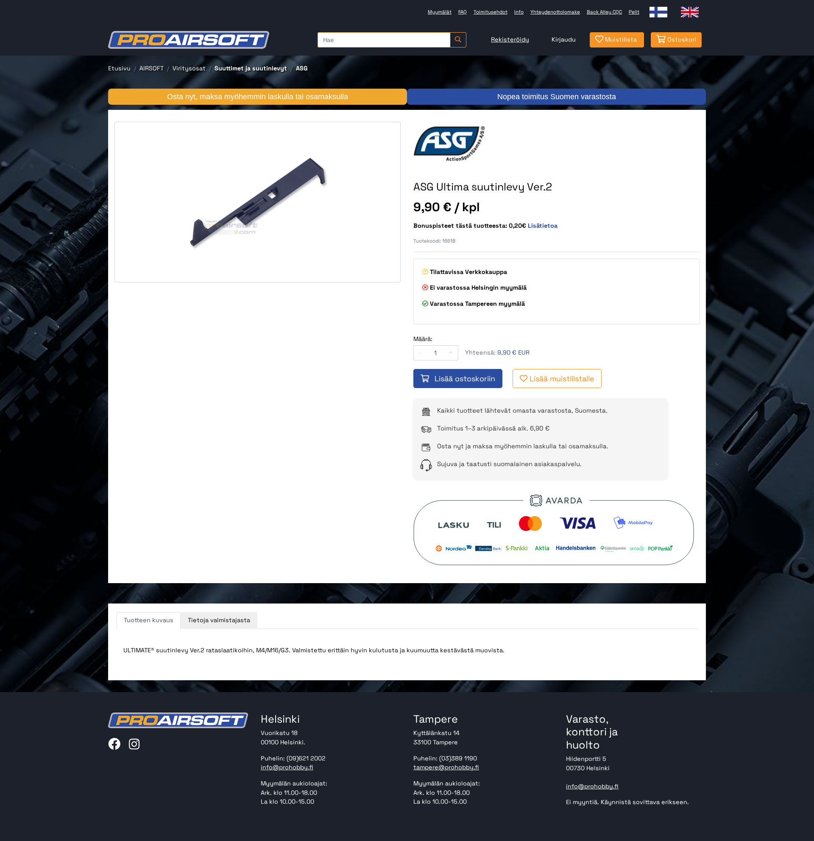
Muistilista (620, 39)
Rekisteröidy (510, 39)
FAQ (462, 12)
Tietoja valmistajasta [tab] (219, 620)
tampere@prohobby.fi (446, 767)
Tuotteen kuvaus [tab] (148, 620)
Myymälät (440, 12)
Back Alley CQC (604, 12)
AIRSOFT (151, 68)
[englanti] (689, 12)
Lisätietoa (543, 225)
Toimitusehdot (490, 12)
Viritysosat (189, 68)
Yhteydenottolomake (555, 12)
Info (519, 12)
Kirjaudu (564, 39)
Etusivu (119, 68)
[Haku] (458, 39)
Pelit (634, 12)
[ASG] (449, 142)
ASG (302, 68)
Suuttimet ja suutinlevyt (251, 68)
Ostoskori (681, 39)
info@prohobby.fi (287, 767)
